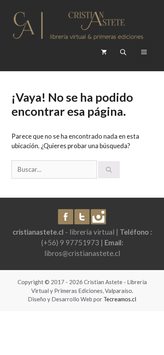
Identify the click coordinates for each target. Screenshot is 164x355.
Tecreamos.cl (119, 299)
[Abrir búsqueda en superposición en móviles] (124, 52)
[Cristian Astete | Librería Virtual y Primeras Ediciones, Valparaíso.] (78, 23)
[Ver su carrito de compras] (104, 52)
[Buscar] (109, 169)
